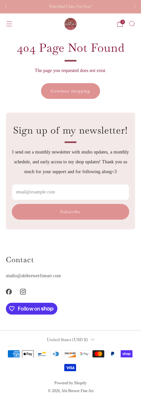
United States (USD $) (67, 339)
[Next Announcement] (135, 6)
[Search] (132, 23)
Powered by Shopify (70, 383)
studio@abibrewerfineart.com (33, 275)
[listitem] (70, 6)
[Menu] (9, 24)
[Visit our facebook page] (9, 291)
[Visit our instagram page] (23, 291)
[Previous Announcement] (6, 6)
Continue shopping (70, 91)
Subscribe (70, 211)
